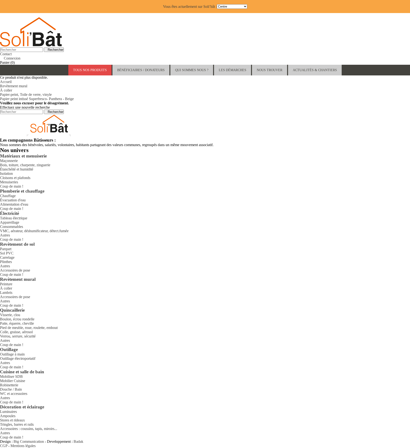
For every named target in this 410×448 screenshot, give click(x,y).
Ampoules (7, 416)
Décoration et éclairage (22, 406)
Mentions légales (23, 446)
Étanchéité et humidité (16, 169)
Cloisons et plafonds (15, 178)
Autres (5, 235)
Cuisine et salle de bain (22, 371)
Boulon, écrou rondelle (17, 319)
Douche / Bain (11, 389)
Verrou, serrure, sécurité (18, 336)
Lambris (6, 293)
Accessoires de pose (15, 270)
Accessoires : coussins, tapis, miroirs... (28, 429)
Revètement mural (18, 279)
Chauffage (8, 196)
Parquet (5, 249)
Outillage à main (12, 354)
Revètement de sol (17, 244)
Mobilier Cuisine (12, 381)
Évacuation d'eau (13, 200)
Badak (78, 441)
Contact (6, 54)
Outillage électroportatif (17, 358)
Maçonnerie (9, 161)
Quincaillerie (12, 310)
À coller (6, 288)
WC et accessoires (13, 394)
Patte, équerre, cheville (17, 323)
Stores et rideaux (12, 420)
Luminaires (8, 412)
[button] (140, 70)
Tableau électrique (13, 218)
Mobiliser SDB (11, 376)
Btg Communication (29, 441)
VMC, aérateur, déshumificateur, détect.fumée (34, 231)
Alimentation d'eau (14, 204)
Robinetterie (9, 385)
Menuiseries (9, 182)
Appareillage (9, 222)
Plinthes (6, 262)
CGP (3, 446)
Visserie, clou (10, 315)
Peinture (6, 284)
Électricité (9, 213)
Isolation (6, 173)
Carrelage (7, 257)
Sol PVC (7, 253)
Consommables (11, 227)
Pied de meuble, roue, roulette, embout (29, 328)
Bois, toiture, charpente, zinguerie (25, 165)
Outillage (9, 349)
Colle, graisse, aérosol (16, 332)
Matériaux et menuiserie (23, 155)
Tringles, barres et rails (17, 424)
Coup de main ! (11, 186)
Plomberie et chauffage (22, 191)
